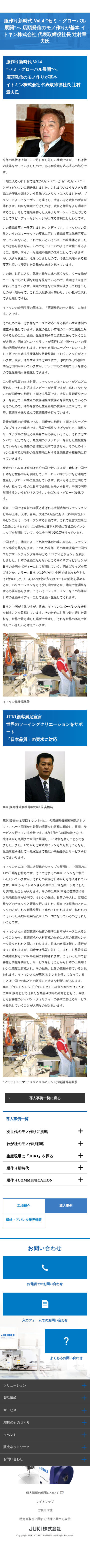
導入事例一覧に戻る (45, 1098)
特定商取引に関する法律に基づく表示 (45, 1518)
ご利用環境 (45, 1510)
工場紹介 (23, 1205)
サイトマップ (45, 1501)
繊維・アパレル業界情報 (24, 1220)
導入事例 (66, 1205)
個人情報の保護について (42, 1492)
